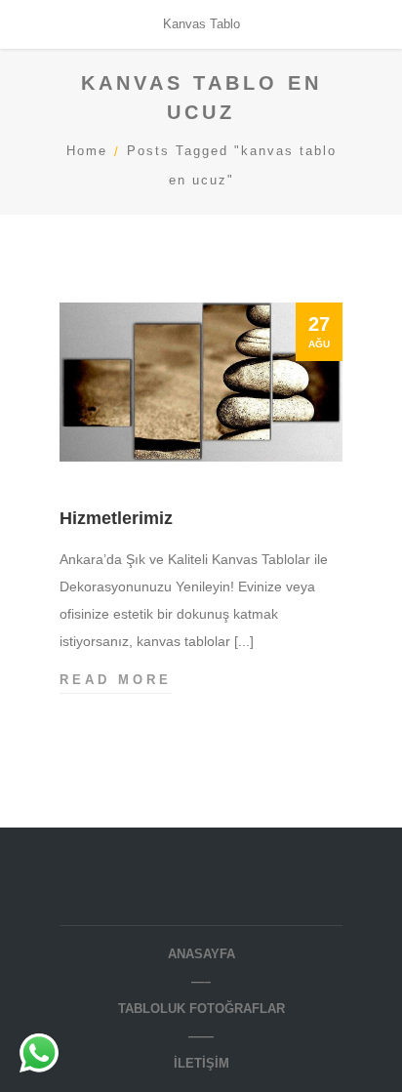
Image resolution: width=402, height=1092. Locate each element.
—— (201, 1036)
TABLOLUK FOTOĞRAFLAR (201, 1008)
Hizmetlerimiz (116, 518)
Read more (116, 679)
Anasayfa (201, 954)
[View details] (201, 381)
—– (201, 981)
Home (86, 150)
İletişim (201, 1063)
